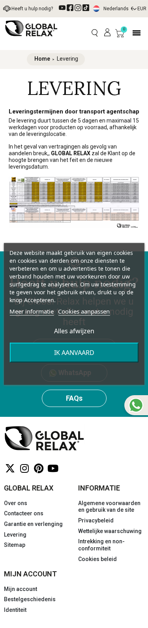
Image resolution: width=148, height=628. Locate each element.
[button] (94, 33)
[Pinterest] (38, 469)
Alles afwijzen (74, 331)
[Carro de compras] (119, 33)
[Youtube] (53, 469)
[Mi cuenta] (107, 32)
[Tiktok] (85, 7)
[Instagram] (24, 469)
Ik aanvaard (74, 352)
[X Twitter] (10, 469)
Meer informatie (31, 311)
